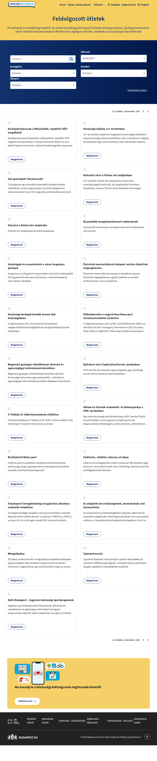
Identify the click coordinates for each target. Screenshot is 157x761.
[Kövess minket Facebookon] (22, 739)
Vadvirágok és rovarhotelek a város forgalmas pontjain (36, 266)
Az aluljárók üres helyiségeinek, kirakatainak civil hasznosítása (114, 505)
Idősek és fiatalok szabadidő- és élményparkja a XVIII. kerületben (113, 409)
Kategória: (16, 66)
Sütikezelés (64, 720)
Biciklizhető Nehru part (22, 457)
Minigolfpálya (16, 554)
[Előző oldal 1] (143, 111)
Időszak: (85, 52)
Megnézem (17, 159)
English (145, 4)
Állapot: (14, 78)
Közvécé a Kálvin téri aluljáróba (27, 225)
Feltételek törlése (137, 90)
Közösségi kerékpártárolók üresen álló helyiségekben (32, 316)
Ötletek (98, 4)
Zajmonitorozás (93, 554)
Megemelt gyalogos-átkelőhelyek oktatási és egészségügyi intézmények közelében (35, 366)
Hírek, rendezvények (79, 4)
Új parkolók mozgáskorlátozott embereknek (110, 222)
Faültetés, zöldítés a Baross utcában (106, 457)
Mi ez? (63, 4)
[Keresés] (71, 59)
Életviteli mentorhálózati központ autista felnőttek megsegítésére (115, 266)
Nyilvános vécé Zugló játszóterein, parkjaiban (111, 364)
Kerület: (85, 66)
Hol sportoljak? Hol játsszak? (25, 179)
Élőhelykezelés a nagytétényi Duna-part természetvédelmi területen (108, 316)
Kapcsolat (127, 720)
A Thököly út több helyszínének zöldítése (33, 415)
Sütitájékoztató (78, 720)
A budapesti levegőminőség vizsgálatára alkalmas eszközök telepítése (39, 505)
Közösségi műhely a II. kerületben (104, 129)
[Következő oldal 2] (148, 111)
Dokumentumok (114, 720)
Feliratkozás (25, 701)
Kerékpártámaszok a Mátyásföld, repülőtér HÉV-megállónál (38, 131)
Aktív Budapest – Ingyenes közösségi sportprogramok (41, 600)
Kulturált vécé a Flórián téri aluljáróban (107, 175)
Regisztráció (129, 4)
